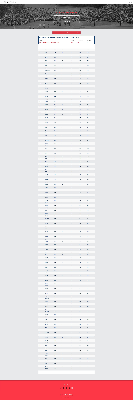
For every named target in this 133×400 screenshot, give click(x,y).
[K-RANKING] (7, 2)
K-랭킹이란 (64, 384)
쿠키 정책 (68, 384)
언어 (129, 2)
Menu (15, 2)
